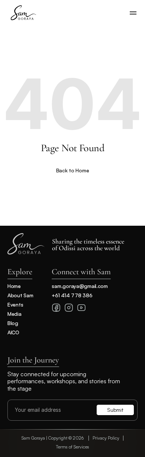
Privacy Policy (106, 438)
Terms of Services (72, 447)
